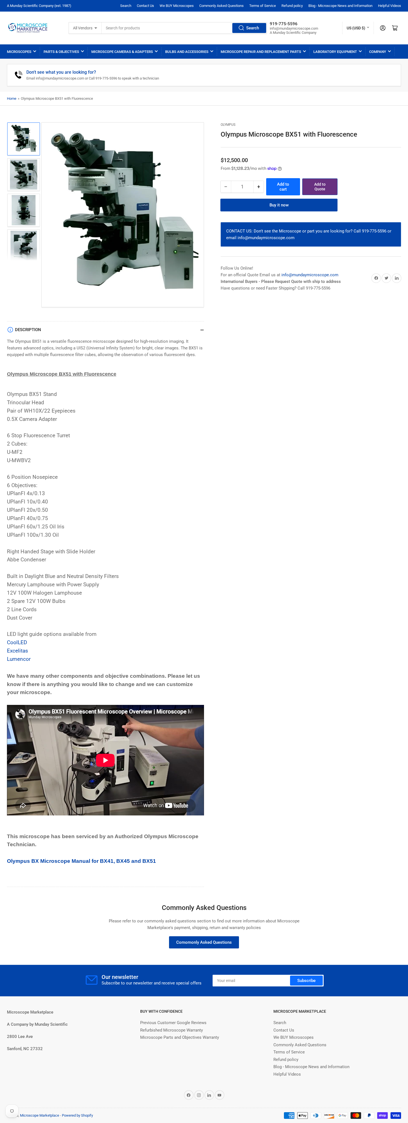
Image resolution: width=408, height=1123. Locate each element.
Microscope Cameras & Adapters (122, 52)
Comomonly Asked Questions (204, 942)
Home (11, 98)
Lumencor (19, 659)
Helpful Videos (389, 6)
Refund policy (292, 6)
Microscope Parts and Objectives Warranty (179, 1037)
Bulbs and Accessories (186, 52)
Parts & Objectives (61, 52)
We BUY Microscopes (177, 6)
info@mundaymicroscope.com (309, 274)
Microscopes (19, 52)
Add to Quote (320, 186)
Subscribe (306, 980)
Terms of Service (262, 6)
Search (125, 6)
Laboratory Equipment (335, 52)
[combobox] (184, 28)
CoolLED (17, 642)
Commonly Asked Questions (221, 6)
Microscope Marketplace (39, 1115)
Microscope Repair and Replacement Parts (261, 52)
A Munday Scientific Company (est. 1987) (39, 6)
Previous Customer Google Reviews (173, 1022)
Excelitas (17, 651)
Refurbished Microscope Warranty (171, 1030)
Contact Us (145, 6)
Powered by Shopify (77, 1115)
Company (377, 52)
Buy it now (279, 205)
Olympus (228, 125)
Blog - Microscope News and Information (340, 6)
